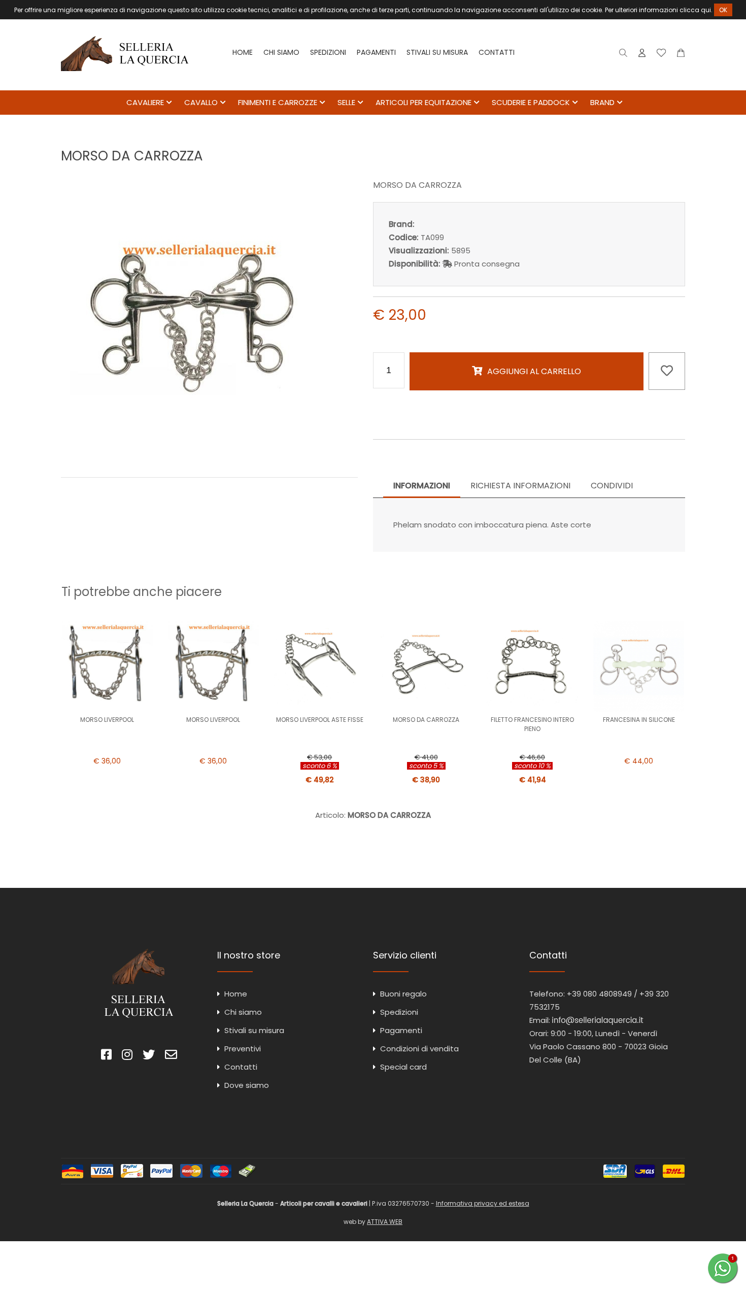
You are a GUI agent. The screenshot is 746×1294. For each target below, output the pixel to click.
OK (723, 10)
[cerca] (623, 55)
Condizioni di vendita (419, 1048)
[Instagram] (127, 1056)
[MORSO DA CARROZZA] (209, 455)
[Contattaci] (680, 55)
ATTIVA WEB (384, 1221)
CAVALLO (201, 102)
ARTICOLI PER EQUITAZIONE (423, 102)
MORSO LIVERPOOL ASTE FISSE (319, 719)
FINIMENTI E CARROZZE (277, 102)
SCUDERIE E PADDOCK (531, 102)
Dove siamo (246, 1085)
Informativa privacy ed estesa (482, 1203)
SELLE (346, 102)
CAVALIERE (145, 102)
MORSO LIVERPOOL (107, 719)
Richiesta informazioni (520, 485)
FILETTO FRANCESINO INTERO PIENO (532, 724)
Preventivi (242, 1048)
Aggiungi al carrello (534, 371)
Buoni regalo (403, 993)
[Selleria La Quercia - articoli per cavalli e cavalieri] (125, 83)
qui (706, 10)
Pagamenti (376, 52)
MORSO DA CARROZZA (426, 719)
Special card (403, 1066)
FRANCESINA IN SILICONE (639, 719)
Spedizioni (328, 52)
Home (242, 52)
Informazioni (421, 485)
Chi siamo (281, 52)
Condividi (612, 485)
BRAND (602, 102)
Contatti (497, 52)
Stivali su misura (437, 52)
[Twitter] (149, 1056)
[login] (642, 55)
